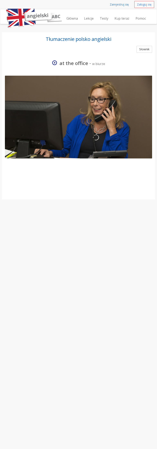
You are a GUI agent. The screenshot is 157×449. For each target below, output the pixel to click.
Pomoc (141, 18)
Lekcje (89, 18)
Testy (104, 18)
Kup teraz (121, 18)
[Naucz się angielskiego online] (5, 14)
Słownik (144, 49)
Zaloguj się (144, 4)
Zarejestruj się (119, 4)
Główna (72, 18)
